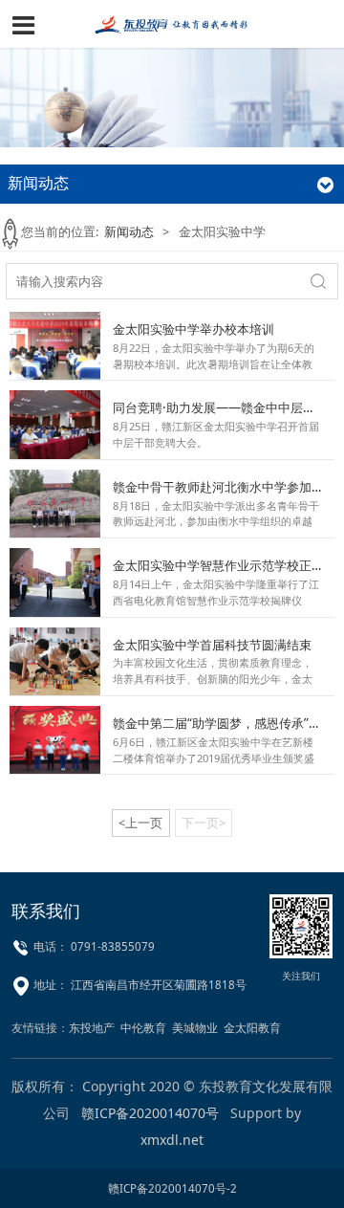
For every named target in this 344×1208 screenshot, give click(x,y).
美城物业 (195, 1028)
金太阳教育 (252, 1028)
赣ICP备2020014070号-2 (172, 1188)
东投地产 (92, 1028)
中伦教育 (143, 1028)
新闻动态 (129, 232)
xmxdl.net (172, 1140)
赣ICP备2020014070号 (150, 1113)
